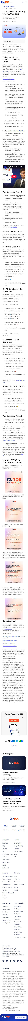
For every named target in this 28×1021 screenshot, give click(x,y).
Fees (3, 851)
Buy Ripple (5, 914)
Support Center (6, 879)
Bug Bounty (5, 859)
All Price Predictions (19, 937)
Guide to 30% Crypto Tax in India (16, 130)
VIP (15, 857)
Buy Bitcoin (5, 906)
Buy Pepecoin (6, 923)
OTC (15, 876)
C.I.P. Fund (5, 868)
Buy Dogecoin (6, 917)
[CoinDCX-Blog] (6, 2)
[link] (3, 961)
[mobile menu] (26, 2)
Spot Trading (17, 843)
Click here (20, 954)
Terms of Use (6, 882)
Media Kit (5, 898)
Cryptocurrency (10, 6)
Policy (4, 865)
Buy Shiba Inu (6, 920)
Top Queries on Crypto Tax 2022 (11, 636)
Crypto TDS (14, 227)
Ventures (16, 887)
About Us (5, 843)
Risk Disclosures (7, 887)
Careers (4, 848)
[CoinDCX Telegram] (7, 961)
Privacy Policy (6, 884)
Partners (4, 857)
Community (5, 862)
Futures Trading (18, 851)
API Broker (17, 879)
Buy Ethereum (6, 909)
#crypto (8, 264)
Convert (16, 848)
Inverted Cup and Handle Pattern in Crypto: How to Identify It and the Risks (11, 801)
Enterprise (17, 882)
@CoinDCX (12, 264)
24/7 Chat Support (7, 876)
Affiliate (16, 890)
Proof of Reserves (7, 854)
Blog (3, 6)
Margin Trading (18, 846)
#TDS (23, 262)
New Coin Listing (19, 884)
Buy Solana (5, 912)
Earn (15, 854)
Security (4, 890)
